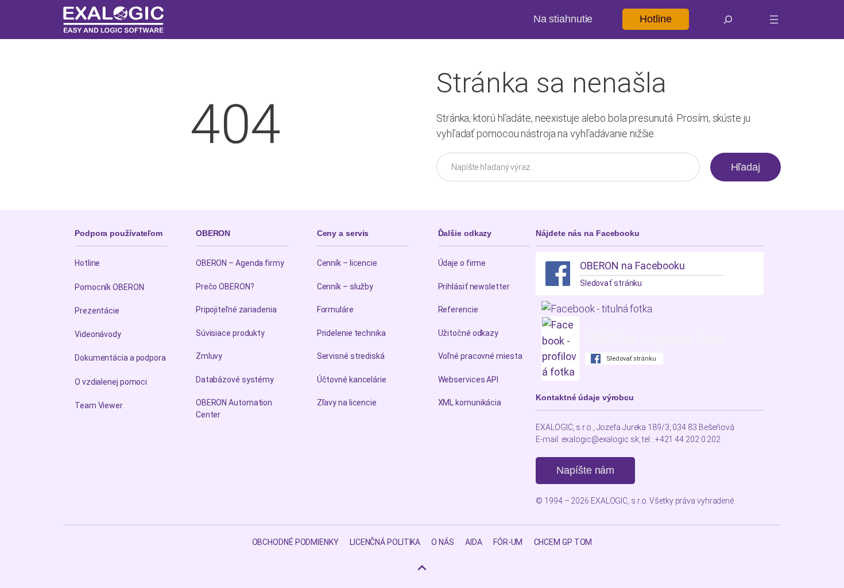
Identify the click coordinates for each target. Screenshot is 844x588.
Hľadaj (745, 167)
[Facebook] (557, 273)
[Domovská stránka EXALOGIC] (113, 19)
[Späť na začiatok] (422, 568)
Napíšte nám (585, 470)
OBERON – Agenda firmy (655, 339)
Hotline (655, 19)
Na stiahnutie (563, 19)
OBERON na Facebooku (632, 266)
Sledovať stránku (611, 283)
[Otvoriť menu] (774, 19)
